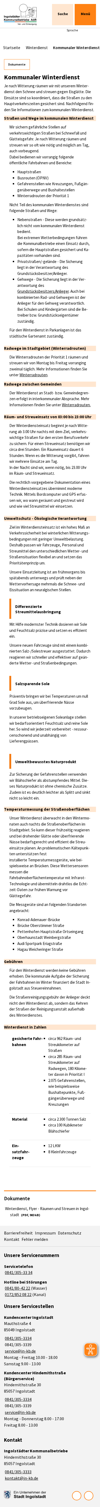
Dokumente (17, 64)
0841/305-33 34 (18, 1272)
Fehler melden (35, 1239)
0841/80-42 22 (17, 1288)
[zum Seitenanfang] (88, 1495)
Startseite (11, 47)
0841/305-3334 (17, 1338)
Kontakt (11, 1239)
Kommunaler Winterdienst (76, 47)
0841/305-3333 (17, 1471)
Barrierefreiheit (18, 1233)
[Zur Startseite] (22, 14)
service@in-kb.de (20, 1351)
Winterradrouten (33, 374)
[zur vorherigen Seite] (76, 1495)
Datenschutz (69, 1233)
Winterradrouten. (76, 404)
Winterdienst (37, 47)
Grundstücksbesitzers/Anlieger (43, 291)
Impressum (45, 1233)
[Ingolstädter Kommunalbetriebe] (50, 1464)
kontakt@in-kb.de (21, 1478)
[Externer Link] (25, 1495)
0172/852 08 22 (17, 1294)
